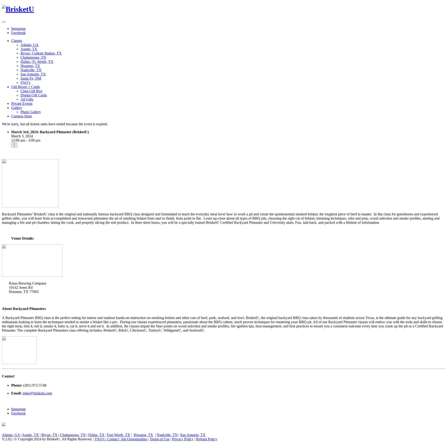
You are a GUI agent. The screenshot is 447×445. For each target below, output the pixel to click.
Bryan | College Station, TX (41, 53)
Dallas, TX (96, 435)
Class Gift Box (31, 91)
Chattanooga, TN (33, 57)
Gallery (16, 108)
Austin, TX (28, 49)
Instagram (18, 29)
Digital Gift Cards (33, 95)
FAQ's (100, 439)
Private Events (21, 103)
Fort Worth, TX (118, 435)
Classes (16, 41)
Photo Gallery (30, 112)
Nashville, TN (30, 70)
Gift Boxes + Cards (25, 87)
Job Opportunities (134, 439)
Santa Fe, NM (30, 78)
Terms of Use (159, 439)
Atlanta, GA (29, 45)
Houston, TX (30, 66)
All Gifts (26, 99)
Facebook (18, 33)
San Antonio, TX (33, 74)
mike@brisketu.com (37, 393)
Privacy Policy (182, 439)
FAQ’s (25, 83)
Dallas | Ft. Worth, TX (36, 62)
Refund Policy (206, 439)
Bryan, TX (49, 435)
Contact (113, 439)
